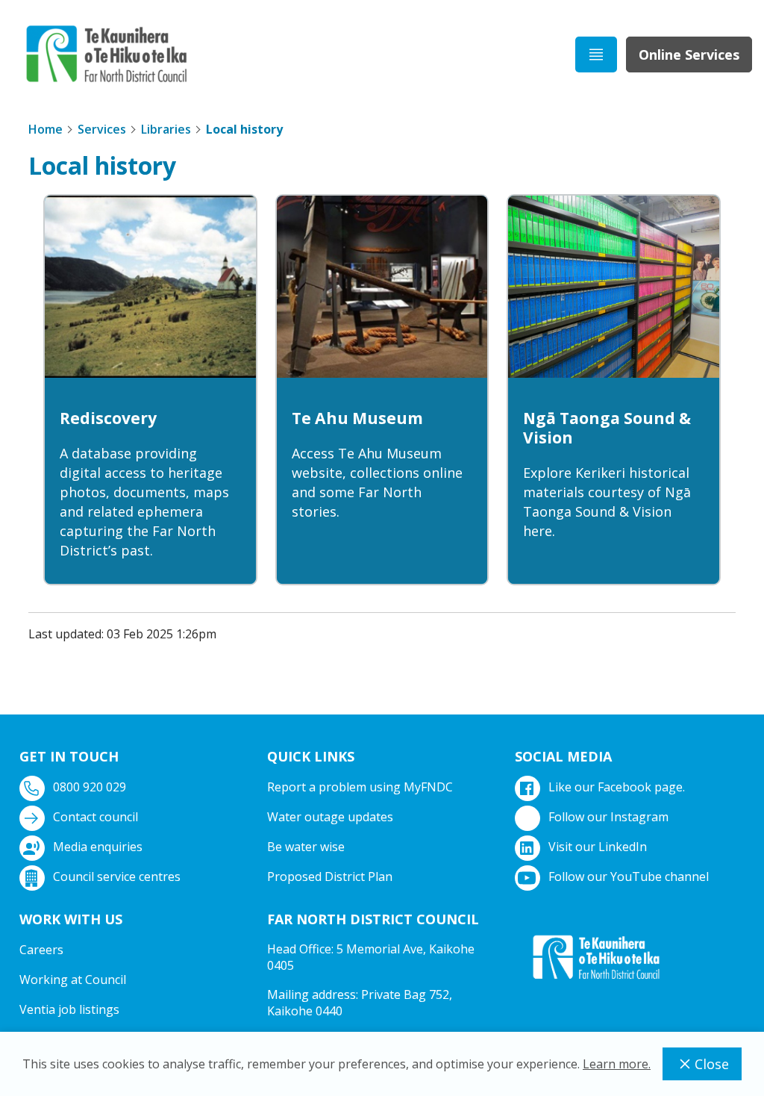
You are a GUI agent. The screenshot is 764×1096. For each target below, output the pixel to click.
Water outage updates (330, 817)
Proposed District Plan (329, 876)
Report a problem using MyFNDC (360, 787)
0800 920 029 (89, 787)
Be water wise (306, 846)
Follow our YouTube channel (628, 876)
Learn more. (617, 1064)
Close (712, 1064)
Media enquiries (98, 846)
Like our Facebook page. (616, 787)
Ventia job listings (69, 1009)
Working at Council (72, 979)
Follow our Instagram (608, 817)
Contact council (95, 817)
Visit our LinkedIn (597, 846)
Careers (41, 949)
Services (102, 129)
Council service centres (117, 876)
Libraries (166, 129)
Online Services (689, 54)
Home (45, 129)
